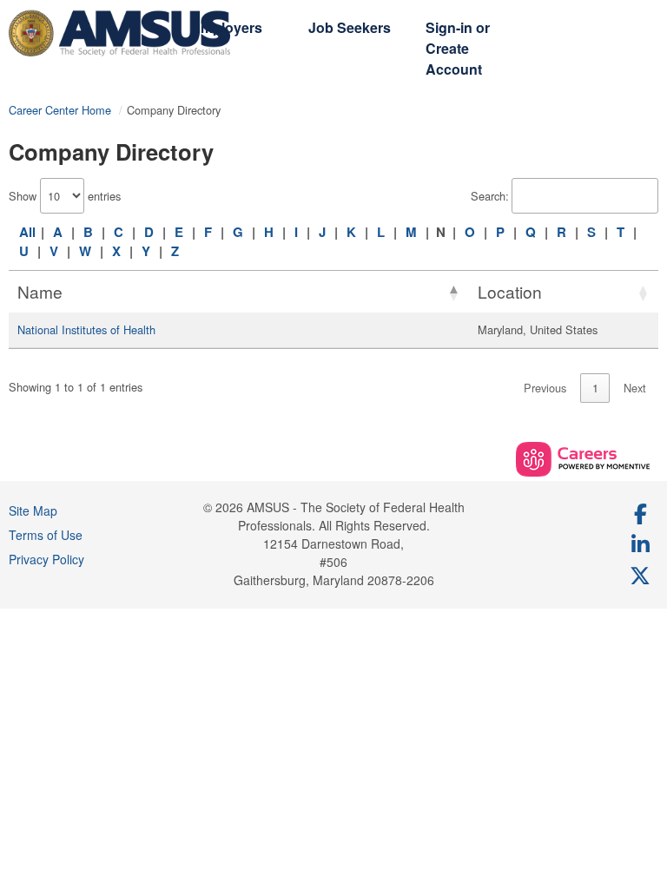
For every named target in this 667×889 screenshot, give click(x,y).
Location (510, 291)
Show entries (65, 196)
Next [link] (635, 387)
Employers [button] (226, 27)
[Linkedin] (641, 543)
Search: (490, 196)
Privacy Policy (46, 559)
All (27, 231)
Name (40, 291)
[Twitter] (641, 574)
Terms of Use (46, 534)
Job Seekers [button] (349, 27)
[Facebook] (641, 513)
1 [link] (595, 387)
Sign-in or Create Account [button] (458, 48)
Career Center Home (60, 110)
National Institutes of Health (86, 329)
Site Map (33, 510)
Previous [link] (545, 387)
